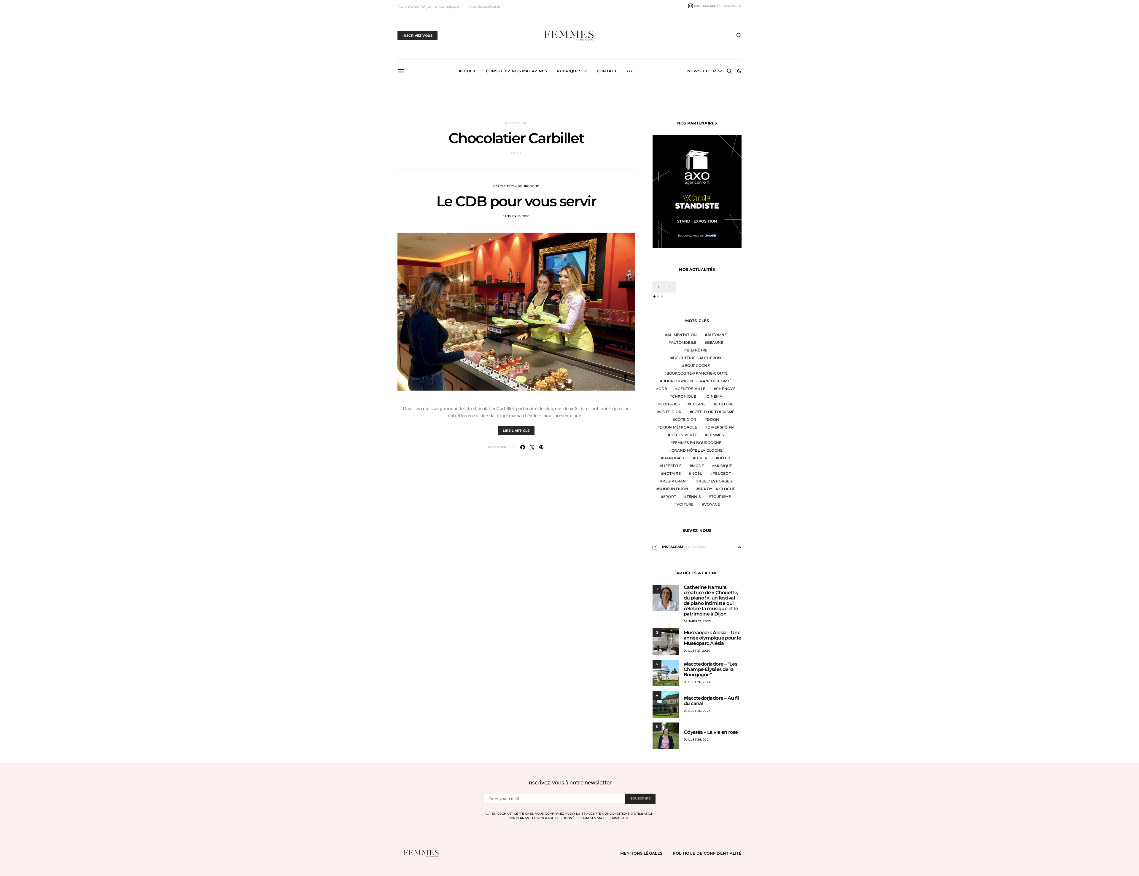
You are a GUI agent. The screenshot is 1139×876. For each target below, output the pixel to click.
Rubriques (569, 70)
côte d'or (685, 422)
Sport (669, 499)
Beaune (715, 345)
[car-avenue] (697, 192)
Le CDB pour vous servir (516, 201)
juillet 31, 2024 (697, 653)
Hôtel (724, 460)
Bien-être (697, 353)
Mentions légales (641, 855)
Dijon (713, 422)
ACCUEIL (467, 70)
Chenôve (726, 391)
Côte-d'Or (670, 414)
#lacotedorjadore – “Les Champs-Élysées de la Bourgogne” (710, 672)
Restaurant (675, 484)
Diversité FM (720, 430)
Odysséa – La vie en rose (711, 735)
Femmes (715, 437)
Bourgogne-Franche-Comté (697, 376)
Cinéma (714, 399)
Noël (696, 476)
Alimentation (682, 337)
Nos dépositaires (484, 6)
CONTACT (607, 70)
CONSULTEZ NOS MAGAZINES (516, 70)
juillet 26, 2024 (697, 685)
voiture (685, 507)
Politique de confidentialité (707, 855)
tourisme (721, 499)
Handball (674, 460)
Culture (725, 407)
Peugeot (721, 476)
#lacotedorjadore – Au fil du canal (711, 703)
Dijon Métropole (678, 430)
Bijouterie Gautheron (697, 360)
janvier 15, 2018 (516, 216)
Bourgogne (697, 368)
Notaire (672, 476)
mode (698, 468)
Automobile (684, 345)
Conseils (670, 407)
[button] (739, 71)
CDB (662, 391)
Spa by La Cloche (717, 491)
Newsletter (701, 70)
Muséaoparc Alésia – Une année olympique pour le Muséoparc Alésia (712, 640)
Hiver (701, 460)
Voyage (712, 507)
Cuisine (698, 407)
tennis (694, 499)
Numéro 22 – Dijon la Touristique (428, 6)
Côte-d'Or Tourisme (713, 414)
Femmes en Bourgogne (697, 445)
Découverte (683, 437)
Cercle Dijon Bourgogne (516, 186)
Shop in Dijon (673, 491)
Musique (723, 468)
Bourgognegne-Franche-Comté (697, 383)
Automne (717, 337)
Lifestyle (672, 468)
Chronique (684, 399)
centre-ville (692, 391)
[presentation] (658, 289)
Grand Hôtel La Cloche (697, 453)
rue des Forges (715, 484)
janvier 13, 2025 (697, 624)
